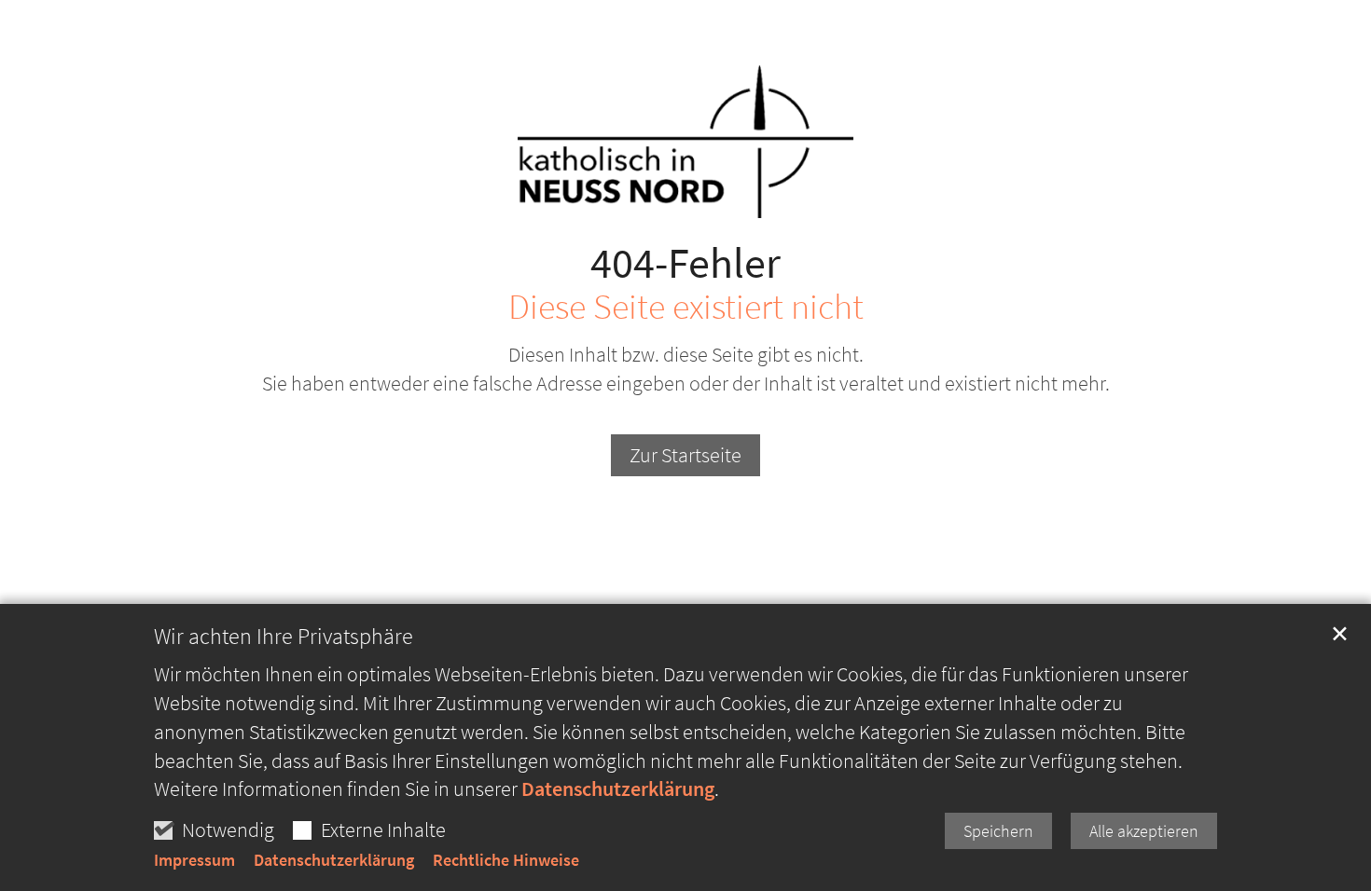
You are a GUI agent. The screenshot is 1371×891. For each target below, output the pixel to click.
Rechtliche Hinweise (506, 860)
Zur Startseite (685, 455)
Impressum (194, 860)
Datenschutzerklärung (617, 788)
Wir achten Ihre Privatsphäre (283, 637)
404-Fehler (685, 263)
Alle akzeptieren (1143, 831)
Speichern (998, 831)
